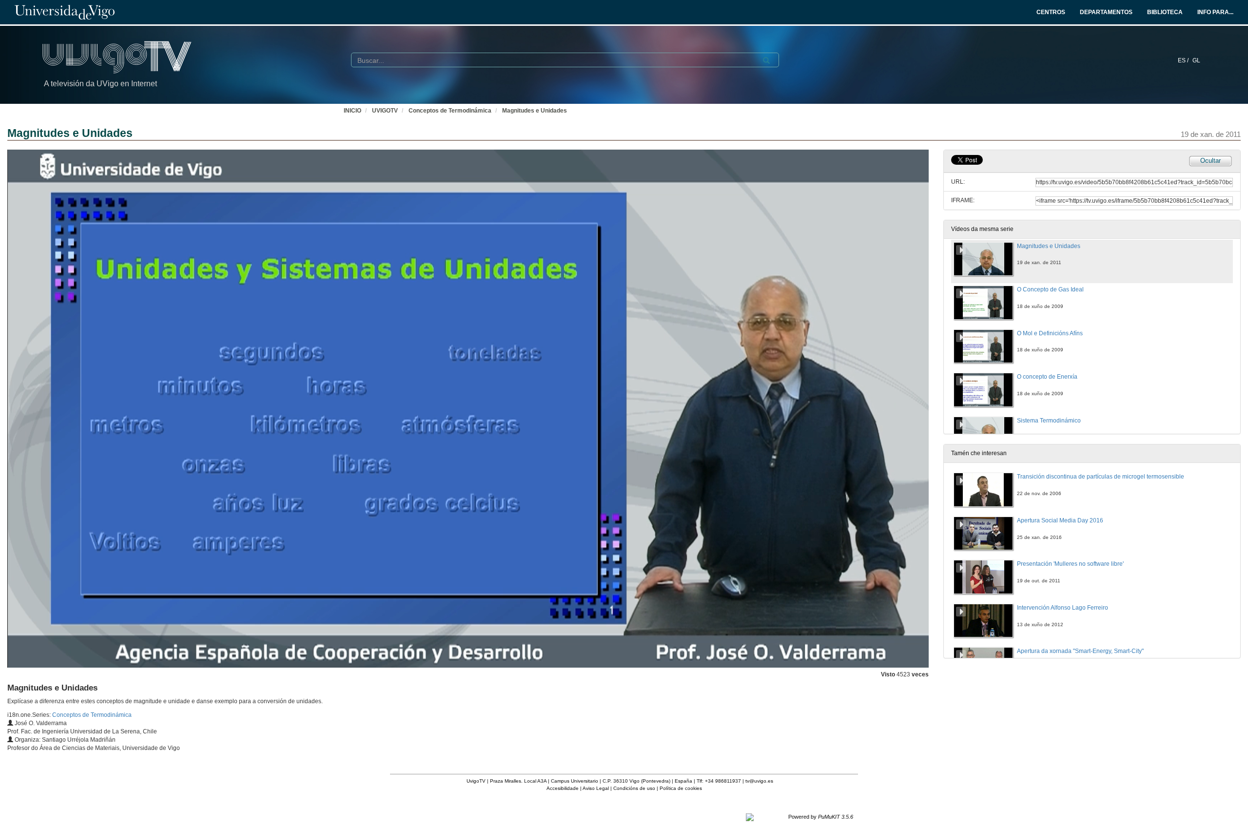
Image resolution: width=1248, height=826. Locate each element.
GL (1196, 60)
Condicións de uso (634, 788)
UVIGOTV (385, 110)
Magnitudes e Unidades (534, 110)
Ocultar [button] (1210, 160)
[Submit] (766, 60)
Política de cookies (681, 788)
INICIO (352, 110)
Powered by (820, 817)
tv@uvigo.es (759, 781)
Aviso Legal (596, 788)
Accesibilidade (562, 788)
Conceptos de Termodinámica (450, 110)
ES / (1184, 60)
